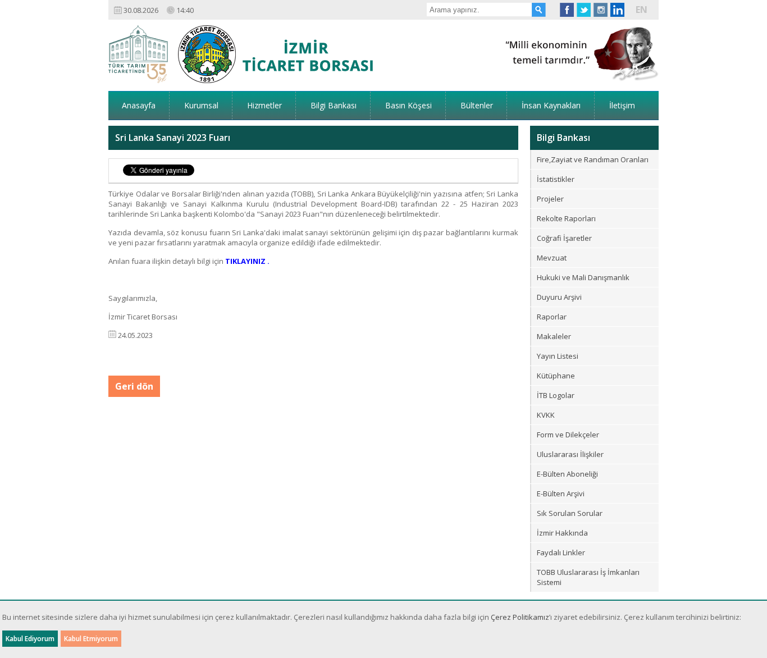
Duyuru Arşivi (559, 297)
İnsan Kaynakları (551, 105)
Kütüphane (556, 376)
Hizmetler (264, 105)
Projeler (550, 199)
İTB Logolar (555, 395)
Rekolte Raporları (566, 218)
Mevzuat (552, 258)
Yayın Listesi (557, 356)
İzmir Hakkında (562, 533)
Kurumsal (201, 105)
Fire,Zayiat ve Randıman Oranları (593, 159)
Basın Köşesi (408, 105)
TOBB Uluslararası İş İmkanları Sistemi (588, 577)
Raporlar (552, 317)
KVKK (546, 415)
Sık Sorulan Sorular (569, 513)
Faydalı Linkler (561, 552)
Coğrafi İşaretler (564, 238)
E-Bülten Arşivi (561, 493)
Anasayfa (139, 105)
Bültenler (476, 105)
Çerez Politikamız (520, 617)
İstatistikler (555, 179)
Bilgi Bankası (334, 105)
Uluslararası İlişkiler (570, 454)
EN (641, 9)
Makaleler (554, 336)
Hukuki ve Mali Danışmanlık (583, 277)
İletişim (622, 105)
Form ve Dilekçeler (568, 434)
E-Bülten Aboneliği (567, 474)
